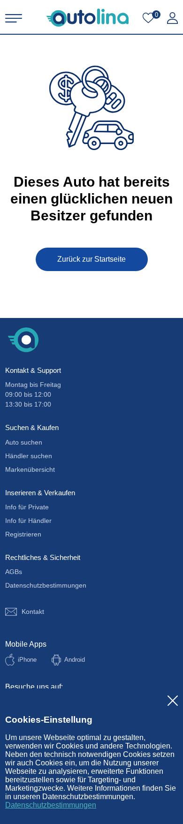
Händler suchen (28, 456)
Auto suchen (23, 442)
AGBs (13, 571)
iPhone (27, 659)
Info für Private (27, 507)
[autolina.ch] (87, 17)
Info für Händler (28, 520)
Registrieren (23, 534)
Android (74, 659)
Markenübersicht (30, 469)
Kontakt (33, 611)
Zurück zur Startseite (91, 259)
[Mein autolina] (172, 18)
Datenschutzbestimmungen (50, 805)
